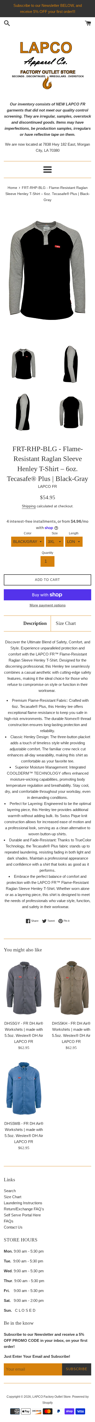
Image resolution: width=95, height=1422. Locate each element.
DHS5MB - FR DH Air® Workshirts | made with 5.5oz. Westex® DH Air (23, 1129)
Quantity (47, 553)
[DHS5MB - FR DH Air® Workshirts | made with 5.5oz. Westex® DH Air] (24, 1088)
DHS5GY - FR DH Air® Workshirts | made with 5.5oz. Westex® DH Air (23, 1029)
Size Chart (66, 623)
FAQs (8, 1221)
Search (10, 1191)
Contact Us (13, 1227)
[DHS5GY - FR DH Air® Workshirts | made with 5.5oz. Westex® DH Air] (24, 988)
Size (55, 533)
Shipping (29, 506)
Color (27, 533)
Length (74, 533)
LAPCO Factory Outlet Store (51, 1396)
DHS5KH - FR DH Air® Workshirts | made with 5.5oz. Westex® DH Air (71, 1029)
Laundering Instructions (23, 1203)
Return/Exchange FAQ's (24, 1209)
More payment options (48, 605)
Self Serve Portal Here (22, 1215)
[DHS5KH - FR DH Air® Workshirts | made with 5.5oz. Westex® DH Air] (71, 988)
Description (35, 623)
